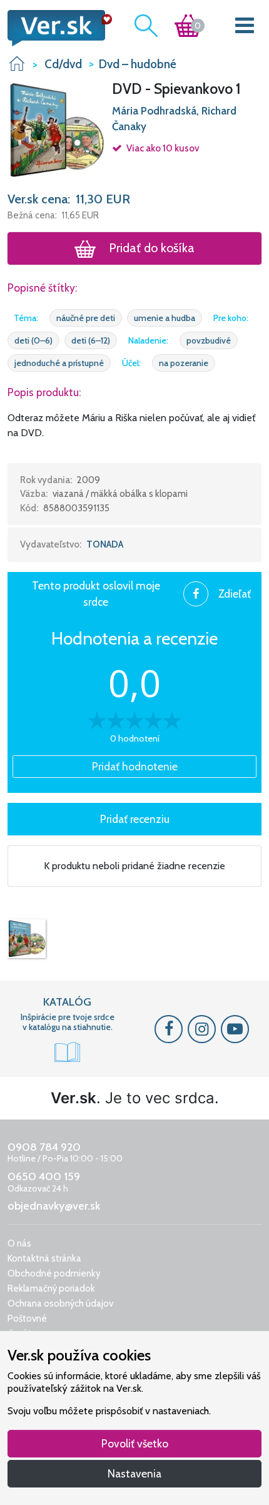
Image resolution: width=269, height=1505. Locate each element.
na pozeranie (183, 363)
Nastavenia (134, 1473)
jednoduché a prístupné (59, 363)
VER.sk (17, 63)
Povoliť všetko (134, 1443)
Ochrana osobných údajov (60, 1303)
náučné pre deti (85, 318)
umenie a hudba (164, 318)
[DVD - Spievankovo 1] (27, 938)
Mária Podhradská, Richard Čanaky (174, 119)
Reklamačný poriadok (51, 1288)
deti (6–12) (90, 340)
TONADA (104, 544)
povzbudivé (208, 340)
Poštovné (27, 1318)
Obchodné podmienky (54, 1273)
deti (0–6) (33, 340)
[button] (56, 129)
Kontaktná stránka (44, 1258)
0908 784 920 (44, 1147)
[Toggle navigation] (244, 28)
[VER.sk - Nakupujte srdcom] (56, 28)
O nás (19, 1243)
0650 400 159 (44, 1176)
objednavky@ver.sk (54, 1206)
